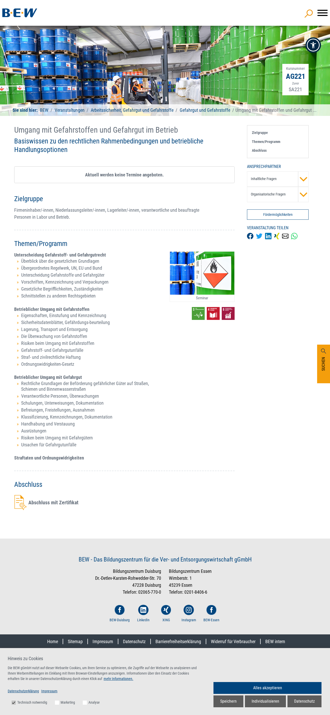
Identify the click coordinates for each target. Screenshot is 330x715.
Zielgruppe (260, 133)
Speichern (228, 701)
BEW (45, 110)
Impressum (103, 641)
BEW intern (275, 641)
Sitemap (75, 641)
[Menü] (322, 13)
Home (52, 641)
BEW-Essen (211, 620)
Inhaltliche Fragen (264, 179)
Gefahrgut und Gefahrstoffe (205, 110)
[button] (313, 45)
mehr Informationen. (118, 679)
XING (166, 620)
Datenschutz (134, 641)
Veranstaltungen (70, 110)
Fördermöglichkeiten (278, 214)
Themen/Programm (266, 142)
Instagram (189, 620)
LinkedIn (143, 620)
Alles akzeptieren (267, 687)
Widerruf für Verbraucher (233, 641)
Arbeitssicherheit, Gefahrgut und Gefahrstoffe (132, 110)
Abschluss (259, 150)
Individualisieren (265, 701)
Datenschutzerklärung (23, 691)
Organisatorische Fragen (268, 194)
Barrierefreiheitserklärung (178, 641)
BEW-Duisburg (120, 620)
